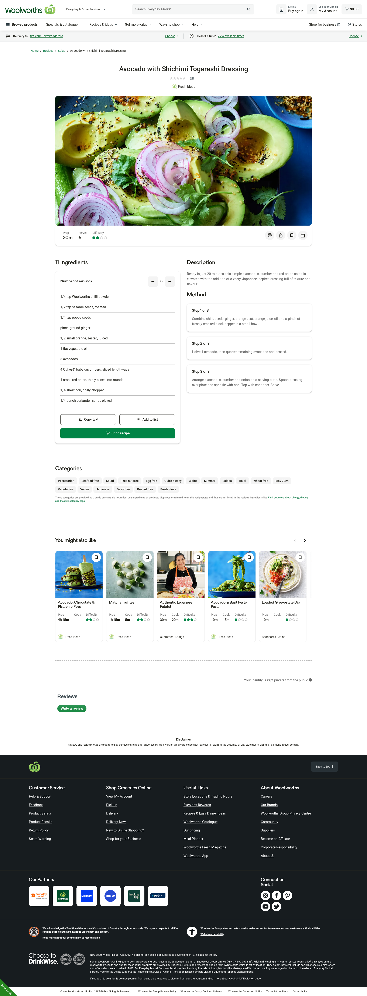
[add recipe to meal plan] (303, 235)
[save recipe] (291, 235)
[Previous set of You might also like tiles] (294, 540)
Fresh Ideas (186, 87)
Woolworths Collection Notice (245, 991)
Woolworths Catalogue (200, 822)
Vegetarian (65, 489)
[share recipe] (280, 235)
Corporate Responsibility (279, 847)
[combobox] (193, 9)
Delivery (112, 813)
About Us (267, 856)
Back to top (323, 766)
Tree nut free (130, 481)
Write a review (73, 709)
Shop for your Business (123, 839)
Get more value (136, 24)
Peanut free (145, 489)
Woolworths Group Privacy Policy (157, 991)
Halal (242, 481)
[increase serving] (170, 281)
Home (34, 50)
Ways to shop (169, 24)
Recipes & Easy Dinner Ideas (205, 813)
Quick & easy (173, 481)
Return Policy (39, 830)
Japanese (103, 489)
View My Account (119, 796)
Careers (266, 796)
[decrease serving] (153, 281)
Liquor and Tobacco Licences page (233, 971)
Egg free (151, 481)
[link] (183, 78)
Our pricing (192, 830)
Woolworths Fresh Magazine (205, 847)
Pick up (111, 805)
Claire (193, 481)
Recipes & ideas (101, 24)
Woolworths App (196, 856)
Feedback (36, 805)
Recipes (48, 50)
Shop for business (322, 24)
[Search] (248, 9)
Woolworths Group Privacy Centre (286, 813)
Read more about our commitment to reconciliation (71, 937)
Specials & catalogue (62, 24)
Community (269, 822)
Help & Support (40, 796)
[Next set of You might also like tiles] (305, 540)
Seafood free (90, 481)
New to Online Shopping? (125, 830)
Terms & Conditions (277, 991)
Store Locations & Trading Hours (208, 796)
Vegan (84, 489)
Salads (227, 481)
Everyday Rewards (197, 805)
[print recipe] (269, 235)
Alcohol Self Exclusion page (245, 978)
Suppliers (268, 830)
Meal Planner (193, 839)
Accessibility (300, 991)
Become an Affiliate (275, 839)
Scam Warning (40, 839)
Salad (61, 50)
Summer (209, 481)
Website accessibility (212, 934)
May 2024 (282, 481)
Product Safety (40, 813)
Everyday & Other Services (83, 9)
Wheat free (260, 481)
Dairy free (123, 489)
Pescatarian (66, 481)
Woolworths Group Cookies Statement (202, 991)
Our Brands (269, 805)
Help (195, 24)
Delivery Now (116, 822)
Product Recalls (40, 822)
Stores (357, 24)
